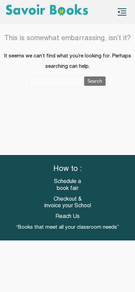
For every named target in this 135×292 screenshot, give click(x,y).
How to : (67, 169)
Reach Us (67, 216)
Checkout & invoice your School (67, 202)
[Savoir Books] (47, 11)
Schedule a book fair (67, 185)
